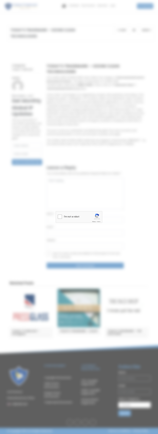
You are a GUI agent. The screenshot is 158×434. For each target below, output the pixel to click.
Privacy (94, 221)
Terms (98, 221)
